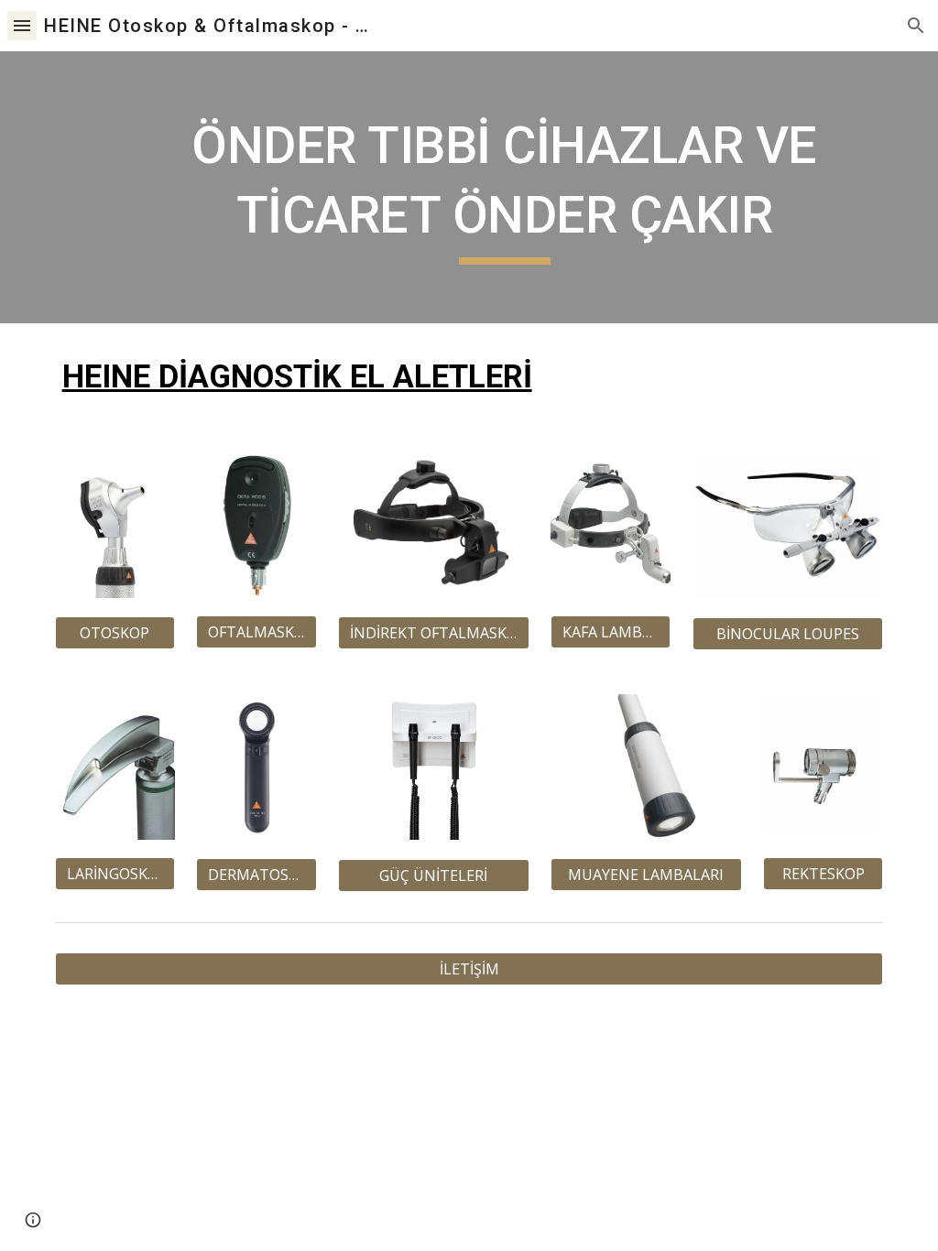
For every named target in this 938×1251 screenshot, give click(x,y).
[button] (22, 25)
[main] (504, 187)
